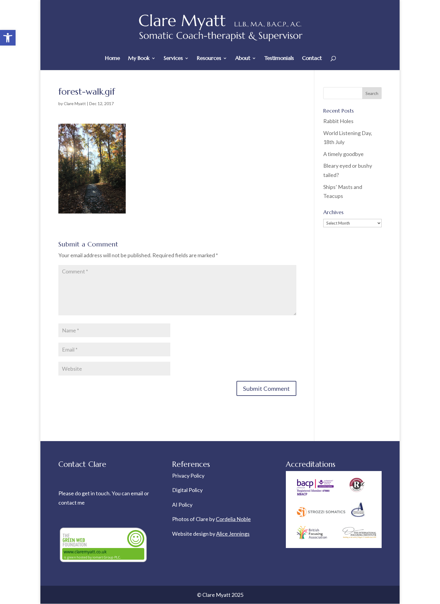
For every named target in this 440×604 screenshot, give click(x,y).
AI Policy (182, 504)
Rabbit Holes (338, 121)
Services (173, 58)
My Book (139, 58)
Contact (312, 58)
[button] (8, 38)
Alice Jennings (233, 533)
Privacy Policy (188, 475)
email (137, 493)
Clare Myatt (75, 103)
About (242, 58)
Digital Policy (187, 490)
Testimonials (279, 58)
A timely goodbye (343, 154)
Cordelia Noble (233, 519)
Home (112, 58)
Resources (209, 58)
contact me (71, 502)
